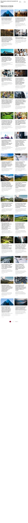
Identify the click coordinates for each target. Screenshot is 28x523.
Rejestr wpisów (20, 2)
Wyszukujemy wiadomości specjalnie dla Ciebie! (9, 2)
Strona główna (25, 2)
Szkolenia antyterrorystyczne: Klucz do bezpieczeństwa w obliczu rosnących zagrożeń (6, 19)
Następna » (16, 321)
